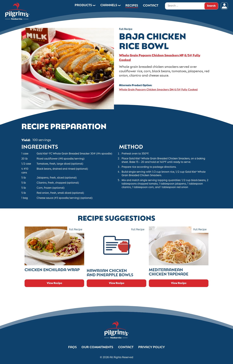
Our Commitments (97, 347)
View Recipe (54, 283)
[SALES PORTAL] (224, 6)
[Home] (36, 10)
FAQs (72, 347)
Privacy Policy (151, 347)
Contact (125, 347)
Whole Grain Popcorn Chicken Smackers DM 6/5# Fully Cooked (158, 89)
